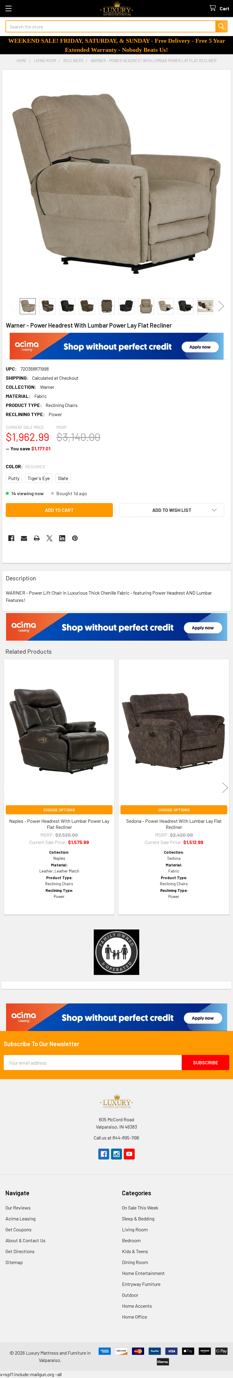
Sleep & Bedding (138, 1218)
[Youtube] (129, 1154)
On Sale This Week (140, 1207)
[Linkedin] (62, 538)
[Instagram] (116, 1154)
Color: (25, 466)
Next (221, 306)
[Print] (36, 538)
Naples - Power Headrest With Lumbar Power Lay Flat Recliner (59, 824)
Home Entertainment (143, 1273)
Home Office (134, 1317)
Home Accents (137, 1306)
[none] (116, 184)
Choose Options (59, 809)
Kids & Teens (135, 1251)
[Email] (24, 538)
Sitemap (14, 1262)
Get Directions (20, 1251)
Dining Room (135, 1262)
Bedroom (131, 1240)
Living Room (135, 1229)
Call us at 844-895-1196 (116, 1137)
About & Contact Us (25, 1240)
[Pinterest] (74, 538)
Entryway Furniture (141, 1284)
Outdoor (130, 1295)
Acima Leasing (20, 1218)
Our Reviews (18, 1207)
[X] (49, 538)
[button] (116, 346)
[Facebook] (11, 538)
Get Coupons (18, 1229)
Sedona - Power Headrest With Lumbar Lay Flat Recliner (174, 824)
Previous (12, 306)
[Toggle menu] (8, 8)
